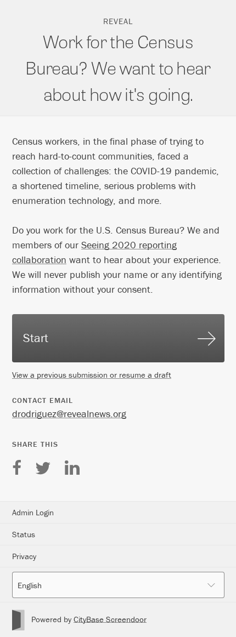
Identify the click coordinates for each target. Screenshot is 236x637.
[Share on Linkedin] (72, 465)
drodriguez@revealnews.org (69, 413)
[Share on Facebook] (16, 465)
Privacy (24, 556)
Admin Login (33, 512)
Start (35, 338)
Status (23, 534)
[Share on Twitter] (43, 465)
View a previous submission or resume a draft (91, 374)
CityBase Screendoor (110, 619)
